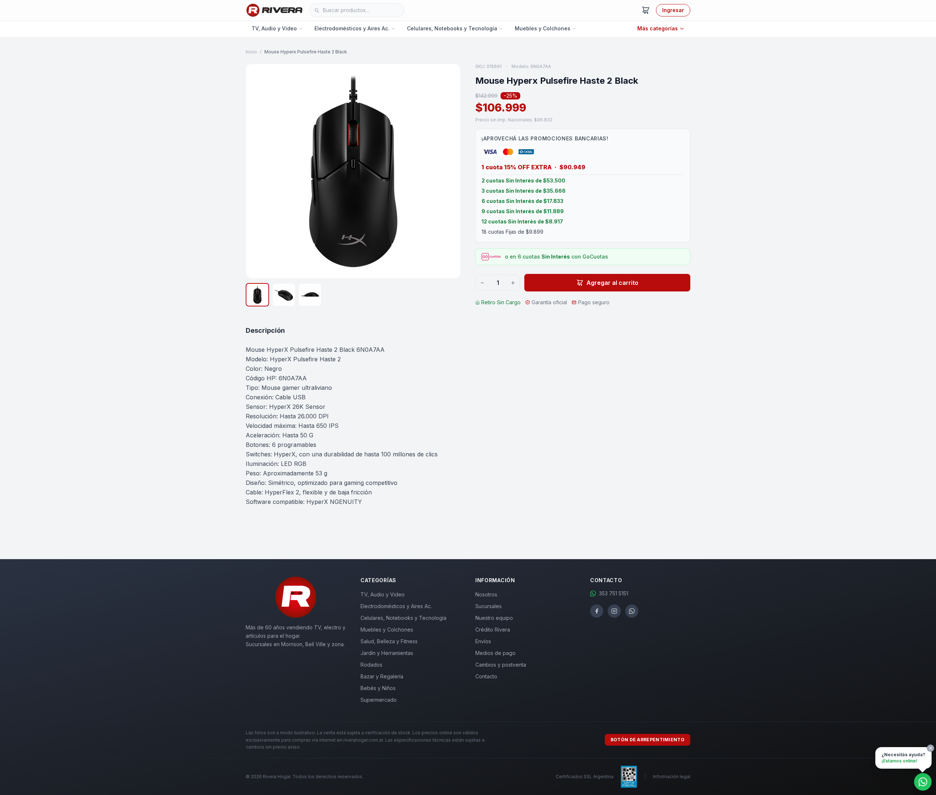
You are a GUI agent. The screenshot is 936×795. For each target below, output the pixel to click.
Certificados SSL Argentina (585, 776)
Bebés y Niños (378, 688)
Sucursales (488, 606)
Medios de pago (495, 653)
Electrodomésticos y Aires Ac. (351, 28)
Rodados (371, 665)
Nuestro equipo (494, 618)
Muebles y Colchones (542, 28)
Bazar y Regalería (382, 676)
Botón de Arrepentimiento (647, 739)
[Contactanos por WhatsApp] (923, 782)
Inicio (251, 51)
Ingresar (673, 10)
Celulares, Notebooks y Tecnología (452, 28)
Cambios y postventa (500, 665)
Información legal (671, 776)
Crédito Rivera (492, 629)
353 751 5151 (613, 593)
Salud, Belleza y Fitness (389, 641)
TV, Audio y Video (274, 28)
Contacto (486, 676)
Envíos (483, 641)
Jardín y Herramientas (387, 653)
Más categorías (657, 28)
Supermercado (379, 700)
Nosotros (486, 594)
